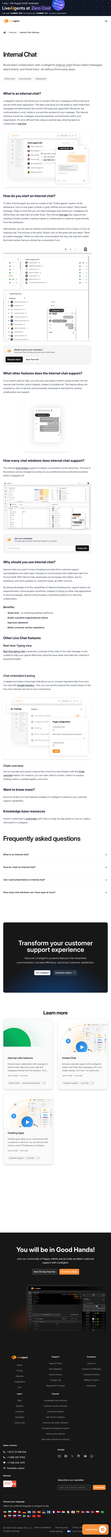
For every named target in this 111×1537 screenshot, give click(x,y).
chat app (63, 214)
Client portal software (55, 1434)
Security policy (61, 1527)
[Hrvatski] (58, 1512)
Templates (19, 1417)
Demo (19, 1365)
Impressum (91, 1385)
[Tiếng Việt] (34, 1516)
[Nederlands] (87, 1512)
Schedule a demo (69, 1272)
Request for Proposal (55, 1385)
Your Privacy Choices (81, 1531)
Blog (20, 1400)
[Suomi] (48, 1512)
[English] (34, 1512)
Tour (20, 1387)
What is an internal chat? (16, 854)
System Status (55, 1374)
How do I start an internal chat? (19, 867)
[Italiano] (68, 1512)
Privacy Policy (79, 1527)
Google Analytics (25, 685)
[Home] (4, 32)
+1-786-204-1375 (16, 1462)
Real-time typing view (14, 651)
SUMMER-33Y (42, 13)
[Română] (4, 1516)
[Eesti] (43, 1512)
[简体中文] (39, 1516)
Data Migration (55, 1369)
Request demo (14, 359)
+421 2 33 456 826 (16, 1451)
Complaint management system (55, 1428)
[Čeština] (14, 1512)
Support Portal (55, 1363)
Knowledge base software (55, 1400)
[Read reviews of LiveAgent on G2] (9, 1484)
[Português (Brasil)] (102, 1512)
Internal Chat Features (29, 32)
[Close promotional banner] (108, 3)
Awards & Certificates (91, 1369)
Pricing (20, 1370)
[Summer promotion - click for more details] (55, 8)
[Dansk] (19, 1512)
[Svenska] (24, 1516)
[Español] (39, 1512)
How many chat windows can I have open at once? (29, 892)
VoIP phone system (55, 1411)
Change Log (55, 1380)
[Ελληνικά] (29, 1512)
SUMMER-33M (16, 13)
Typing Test (19, 1422)
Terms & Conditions (42, 1527)
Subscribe (82, 548)
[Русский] (9, 1516)
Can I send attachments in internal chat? (24, 879)
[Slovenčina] (14, 1516)
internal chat (63, 65)
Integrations (19, 1382)
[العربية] (4, 1512)
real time (22, 123)
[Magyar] (63, 1512)
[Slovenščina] (19, 1516)
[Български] (9, 1512)
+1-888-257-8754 (16, 1457)
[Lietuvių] (78, 1512)
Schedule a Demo (63, 973)
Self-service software (55, 1417)
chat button (31, 818)
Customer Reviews (91, 1374)
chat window (22, 468)
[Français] (53, 1512)
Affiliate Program (91, 1380)
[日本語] (73, 1512)
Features (13, 32)
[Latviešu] (82, 1512)
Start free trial (32, 359)
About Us (91, 1363)
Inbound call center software (55, 1422)
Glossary (19, 1406)
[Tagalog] (29, 1516)
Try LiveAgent (42, 973)
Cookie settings (56, 1531)
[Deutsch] (24, 1512)
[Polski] (97, 1512)
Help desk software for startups (55, 1439)
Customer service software (55, 1406)
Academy (19, 1411)
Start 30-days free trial (44, 1272)
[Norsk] (92, 1512)
